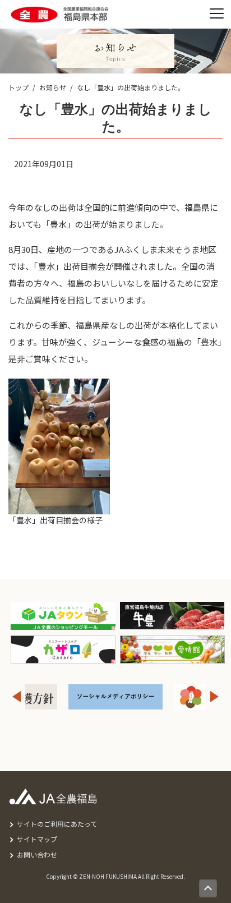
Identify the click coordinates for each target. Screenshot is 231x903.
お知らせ (52, 87)
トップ (18, 87)
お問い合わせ (37, 854)
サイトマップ (37, 839)
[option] (115, 697)
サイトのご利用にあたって (57, 823)
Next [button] (215, 697)
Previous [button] (16, 697)
